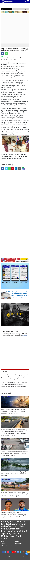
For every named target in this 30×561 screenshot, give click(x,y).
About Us (17, 541)
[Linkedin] (10, 552)
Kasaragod (10, 45)
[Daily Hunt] (24, 552)
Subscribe (17, 546)
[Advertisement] (15, 29)
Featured (4, 372)
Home (3, 45)
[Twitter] (6, 552)
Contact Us (3, 543)
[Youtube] (13, 552)
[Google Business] (18, 552)
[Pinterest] (15, 552)
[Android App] (21, 552)
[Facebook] (3, 552)
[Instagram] (8, 552)
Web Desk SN (6, 59)
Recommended (6, 393)
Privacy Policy (18, 543)
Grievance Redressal (6, 546)
